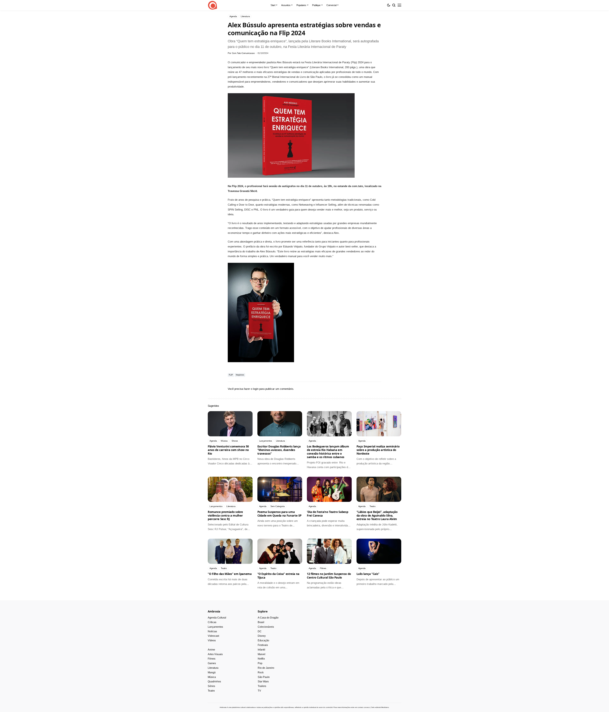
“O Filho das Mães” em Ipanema (230, 574)
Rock (261, 672)
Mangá (212, 672)
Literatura (213, 668)
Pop (260, 663)
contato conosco (364, 707)
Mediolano (385, 707)
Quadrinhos (214, 681)
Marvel (261, 654)
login (256, 388)
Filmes (211, 658)
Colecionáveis (266, 626)
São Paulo (264, 677)
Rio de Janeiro (266, 668)
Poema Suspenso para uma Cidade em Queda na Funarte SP (279, 513)
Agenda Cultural (217, 617)
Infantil (261, 649)
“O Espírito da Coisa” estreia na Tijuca (278, 575)
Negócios (240, 375)
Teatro (211, 690)
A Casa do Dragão (268, 617)
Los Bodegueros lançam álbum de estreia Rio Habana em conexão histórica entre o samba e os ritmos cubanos (328, 451)
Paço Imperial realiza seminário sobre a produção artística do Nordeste (378, 449)
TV (259, 690)
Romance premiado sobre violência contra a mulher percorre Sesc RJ (225, 515)
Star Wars (263, 681)
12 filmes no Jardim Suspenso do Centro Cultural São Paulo (329, 575)
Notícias (212, 631)
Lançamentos (215, 626)
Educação (263, 640)
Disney (262, 635)
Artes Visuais (215, 654)
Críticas (212, 622)
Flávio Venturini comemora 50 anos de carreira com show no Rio (228, 449)
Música (212, 677)
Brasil (261, 622)
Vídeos (212, 640)
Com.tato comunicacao (243, 53)
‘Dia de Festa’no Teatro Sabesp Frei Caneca (327, 513)
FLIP (231, 375)
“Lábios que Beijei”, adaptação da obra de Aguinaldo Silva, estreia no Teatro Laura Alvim (377, 515)
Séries (211, 686)
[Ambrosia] (212, 5)
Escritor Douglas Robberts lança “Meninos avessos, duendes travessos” (279, 449)
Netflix (261, 658)
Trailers (262, 686)
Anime (211, 649)
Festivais (263, 645)
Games (212, 663)
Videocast (213, 635)
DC (260, 631)
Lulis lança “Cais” (368, 574)
